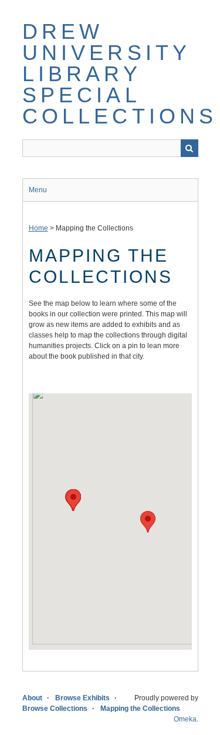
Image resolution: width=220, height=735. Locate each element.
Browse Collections (54, 708)
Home (38, 228)
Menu (38, 190)
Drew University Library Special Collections (120, 73)
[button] (148, 521)
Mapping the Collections (140, 708)
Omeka (185, 719)
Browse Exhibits (82, 698)
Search (189, 148)
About (32, 698)
